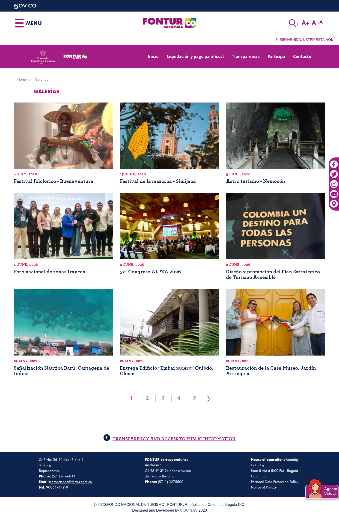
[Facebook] (334, 162)
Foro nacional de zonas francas (49, 271)
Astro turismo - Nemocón (255, 181)
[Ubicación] (334, 201)
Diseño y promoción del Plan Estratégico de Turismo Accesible (273, 274)
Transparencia (246, 56)
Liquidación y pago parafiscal (195, 56)
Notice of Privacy (264, 487)
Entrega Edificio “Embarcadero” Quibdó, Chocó (166, 370)
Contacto (302, 56)
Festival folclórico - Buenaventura (53, 181)
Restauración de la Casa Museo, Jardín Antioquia (271, 370)
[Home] (169, 22)
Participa (276, 56)
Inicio (153, 56)
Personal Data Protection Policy (274, 482)
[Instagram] (334, 181)
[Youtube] (334, 191)
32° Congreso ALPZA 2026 (150, 271)
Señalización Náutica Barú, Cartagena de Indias (61, 370)
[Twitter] (334, 172)
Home (22, 79)
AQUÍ (330, 40)
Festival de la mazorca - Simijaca (158, 181)
